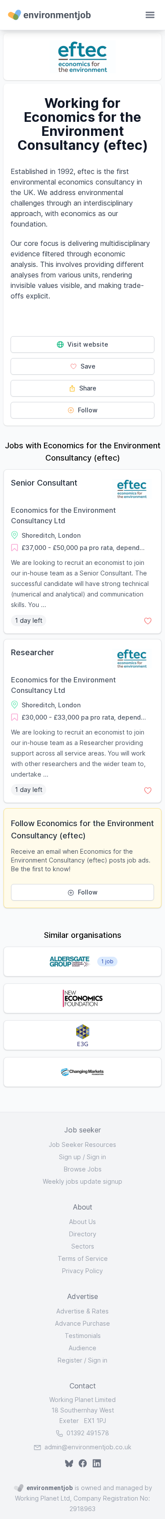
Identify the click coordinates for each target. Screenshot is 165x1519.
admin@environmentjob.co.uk (88, 1447)
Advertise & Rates (82, 1311)
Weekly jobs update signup (82, 1181)
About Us (82, 1221)
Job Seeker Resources (82, 1144)
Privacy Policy (82, 1270)
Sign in (96, 1157)
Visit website (87, 344)
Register (70, 1360)
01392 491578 (87, 1433)
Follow (87, 410)
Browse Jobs (83, 1169)
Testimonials (83, 1335)
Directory (82, 1234)
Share (86, 388)
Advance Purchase (82, 1323)
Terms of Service (83, 1258)
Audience (82, 1348)
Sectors (82, 1246)
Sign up (70, 1157)
